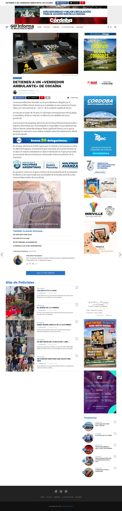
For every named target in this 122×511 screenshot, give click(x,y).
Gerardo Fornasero (27, 90)
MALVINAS (79, 27)
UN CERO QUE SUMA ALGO (22, 234)
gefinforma (32, 251)
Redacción (42, 293)
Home (39, 27)
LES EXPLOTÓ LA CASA (21, 238)
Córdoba (56, 27)
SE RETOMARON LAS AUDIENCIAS (25, 242)
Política (47, 27)
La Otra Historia (68, 27)
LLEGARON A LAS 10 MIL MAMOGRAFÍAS (27, 246)
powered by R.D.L (67, 506)
